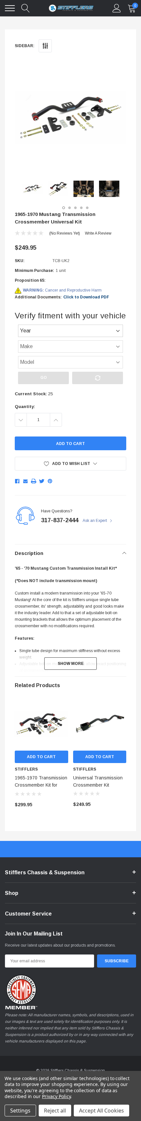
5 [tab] (87, 207)
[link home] (71, 8)
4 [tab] (81, 207)
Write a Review (98, 233)
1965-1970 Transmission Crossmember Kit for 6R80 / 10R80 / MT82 (41, 785)
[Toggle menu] (10, 8)
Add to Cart (41, 757)
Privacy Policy (56, 1096)
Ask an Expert (95, 520)
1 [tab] (63, 207)
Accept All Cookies (101, 1110)
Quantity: (25, 406)
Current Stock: (34, 393)
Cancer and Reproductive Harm (62, 290)
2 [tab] (69, 207)
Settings (20, 1110)
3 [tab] (75, 207)
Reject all (55, 1110)
